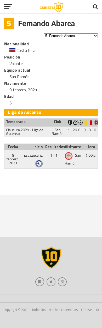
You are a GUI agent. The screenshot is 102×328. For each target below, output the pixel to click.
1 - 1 (53, 155)
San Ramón (19, 76)
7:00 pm (92, 155)
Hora (91, 147)
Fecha (13, 147)
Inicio (38, 147)
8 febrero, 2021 (13, 159)
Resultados (54, 147)
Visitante (73, 147)
